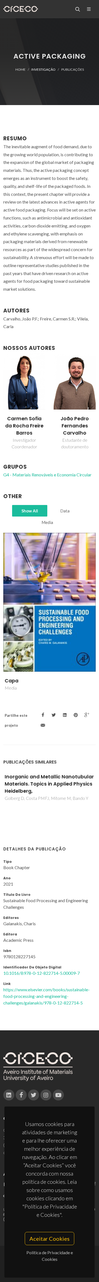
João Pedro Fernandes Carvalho (75, 426)
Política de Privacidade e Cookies (49, 1256)
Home (20, 69)
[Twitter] (33, 1094)
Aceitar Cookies (49, 1238)
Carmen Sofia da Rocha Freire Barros (24, 426)
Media (47, 522)
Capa (11, 680)
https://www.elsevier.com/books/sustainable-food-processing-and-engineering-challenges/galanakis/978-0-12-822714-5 (46, 996)
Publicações (72, 69)
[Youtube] (58, 1094)
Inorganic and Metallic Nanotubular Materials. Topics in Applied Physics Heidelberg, (49, 784)
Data (65, 510)
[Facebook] (21, 1094)
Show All (29, 510)
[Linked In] (8, 1094)
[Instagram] (45, 1094)
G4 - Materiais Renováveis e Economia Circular (47, 474)
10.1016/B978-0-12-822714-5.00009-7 (41, 973)
